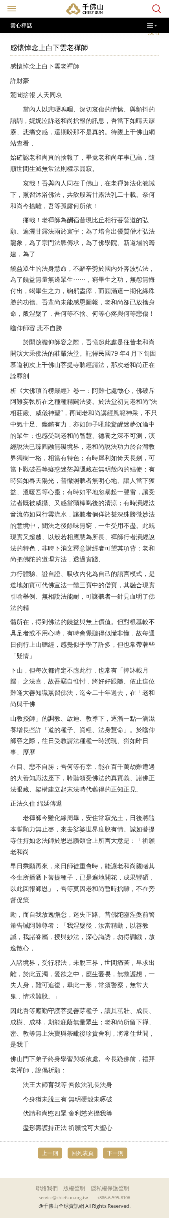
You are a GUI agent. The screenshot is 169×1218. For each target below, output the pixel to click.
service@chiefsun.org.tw (63, 1197)
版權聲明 (74, 1188)
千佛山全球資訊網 (84, 9)
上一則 (50, 1153)
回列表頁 (83, 1153)
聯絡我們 (47, 1188)
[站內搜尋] (156, 9)
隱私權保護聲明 (110, 1188)
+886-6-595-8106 (113, 1197)
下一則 (115, 1153)
